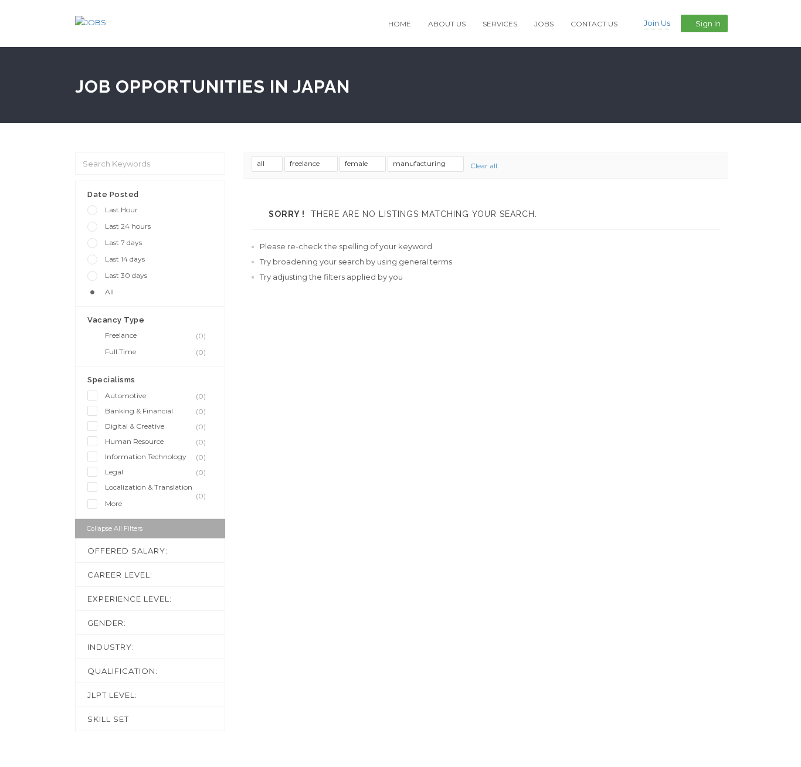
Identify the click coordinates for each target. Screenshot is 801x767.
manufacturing (420, 163)
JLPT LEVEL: (112, 695)
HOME (399, 23)
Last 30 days (126, 275)
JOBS (544, 23)
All (109, 291)
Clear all (483, 165)
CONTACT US (594, 23)
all (261, 163)
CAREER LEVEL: (119, 574)
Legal (155, 472)
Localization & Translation (155, 488)
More (113, 503)
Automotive (155, 396)
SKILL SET (108, 719)
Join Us (657, 23)
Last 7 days (123, 242)
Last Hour (121, 209)
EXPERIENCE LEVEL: (129, 598)
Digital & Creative (155, 426)
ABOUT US (447, 23)
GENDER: (106, 622)
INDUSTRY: (110, 646)
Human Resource (155, 441)
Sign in (708, 23)
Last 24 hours (128, 226)
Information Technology (155, 456)
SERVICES (500, 23)
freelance (305, 163)
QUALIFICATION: (122, 671)
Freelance (155, 335)
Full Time (155, 352)
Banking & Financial (155, 411)
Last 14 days (125, 258)
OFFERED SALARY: (127, 550)
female (357, 163)
